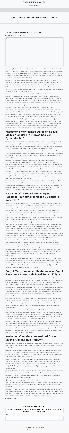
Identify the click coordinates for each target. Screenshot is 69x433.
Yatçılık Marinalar (34, 2)
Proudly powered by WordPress (34, 427)
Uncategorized (11, 398)
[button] (60, 10)
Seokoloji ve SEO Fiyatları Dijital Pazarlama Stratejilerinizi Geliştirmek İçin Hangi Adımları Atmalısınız (34, 410)
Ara (6, 414)
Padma (30, 429)
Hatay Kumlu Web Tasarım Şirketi (34, 406)
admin (24, 35)
